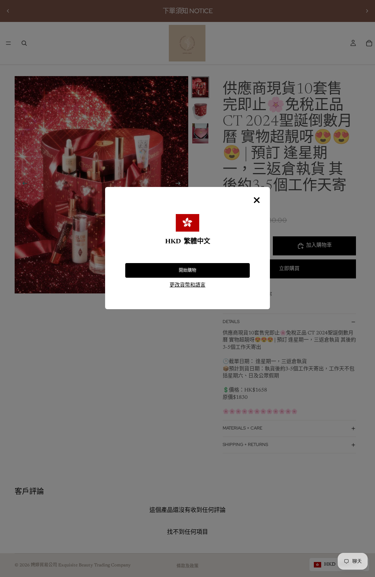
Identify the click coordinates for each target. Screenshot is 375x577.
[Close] (257, 200)
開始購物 (187, 270)
